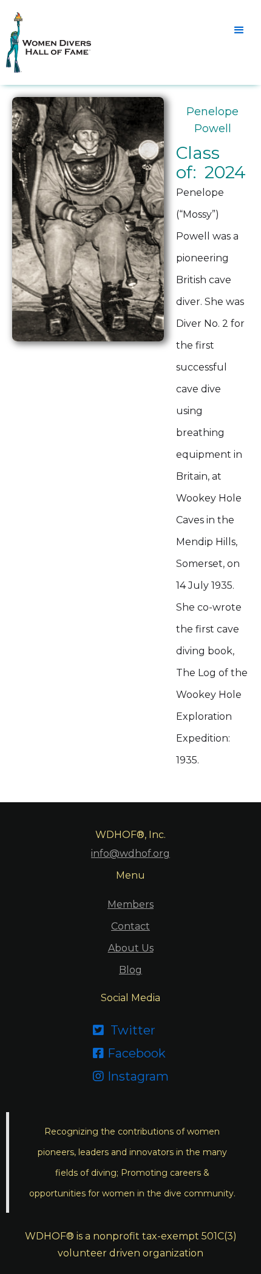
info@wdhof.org (130, 853)
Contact (130, 926)
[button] (238, 29)
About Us (131, 948)
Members (130, 904)
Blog (130, 970)
